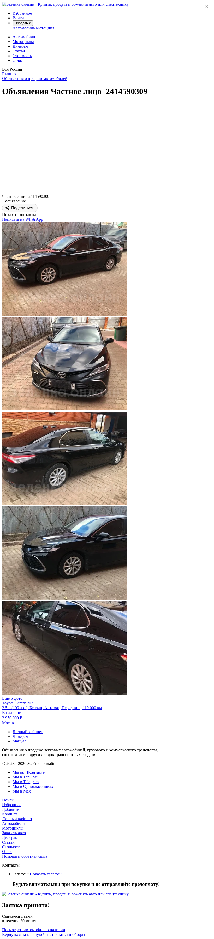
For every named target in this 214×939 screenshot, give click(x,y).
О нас (18, 60)
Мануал (19, 741)
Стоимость (22, 55)
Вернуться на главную (22, 934)
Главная (9, 74)
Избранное (11, 804)
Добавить (10, 809)
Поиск (8, 800)
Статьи (19, 51)
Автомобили (24, 37)
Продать (23, 23)
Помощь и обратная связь (24, 856)
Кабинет (9, 814)
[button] (107, 69)
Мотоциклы (23, 41)
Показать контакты (19, 214)
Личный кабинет (28, 731)
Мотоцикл (45, 28)
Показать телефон (46, 874)
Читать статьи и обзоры (64, 934)
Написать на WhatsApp (22, 219)
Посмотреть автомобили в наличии (33, 930)
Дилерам (20, 46)
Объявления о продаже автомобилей (34, 78)
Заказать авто (14, 833)
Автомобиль (24, 28)
